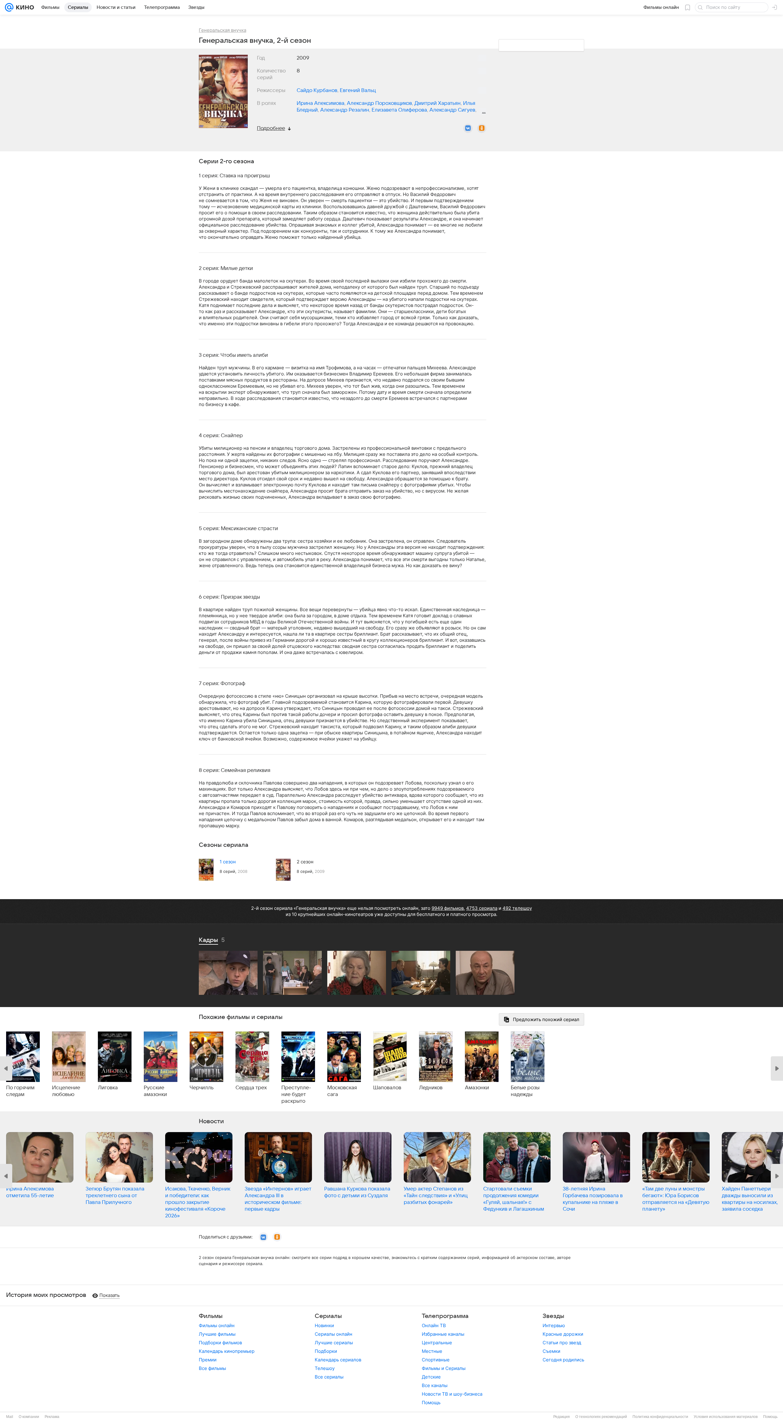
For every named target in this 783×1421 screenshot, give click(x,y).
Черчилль (201, 1088)
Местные (432, 1351)
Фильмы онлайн (217, 1325)
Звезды (553, 1316)
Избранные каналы (443, 1334)
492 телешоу (517, 908)
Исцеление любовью (66, 1091)
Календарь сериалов (338, 1360)
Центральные (437, 1342)
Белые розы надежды (525, 1091)
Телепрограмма (445, 1316)
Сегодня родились (563, 1360)
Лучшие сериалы (334, 1342)
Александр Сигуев (452, 110)
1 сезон (228, 862)
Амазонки (477, 1088)
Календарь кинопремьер (226, 1351)
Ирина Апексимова (320, 103)
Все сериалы (329, 1377)
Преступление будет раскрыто (296, 1094)
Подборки (326, 1351)
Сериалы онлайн (333, 1334)
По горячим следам (20, 1091)
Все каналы (434, 1385)
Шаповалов (387, 1088)
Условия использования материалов (726, 1417)
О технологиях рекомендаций (601, 1417)
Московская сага (342, 1091)
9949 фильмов (448, 908)
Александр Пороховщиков (379, 103)
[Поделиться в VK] (468, 128)
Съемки (551, 1351)
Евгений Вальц (358, 90)
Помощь (431, 1402)
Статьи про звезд (562, 1342)
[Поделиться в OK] (481, 128)
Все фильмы (212, 1368)
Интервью (554, 1325)
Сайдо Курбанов (317, 90)
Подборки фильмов (220, 1342)
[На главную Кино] (23, 7)
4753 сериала (481, 908)
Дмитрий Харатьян (437, 103)
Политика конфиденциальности (660, 1417)
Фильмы (211, 1316)
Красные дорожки (563, 1334)
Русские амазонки (155, 1091)
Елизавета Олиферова (399, 110)
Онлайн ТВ (434, 1325)
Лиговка (108, 1088)
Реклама (52, 1417)
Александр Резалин (344, 110)
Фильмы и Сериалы (444, 1368)
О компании (29, 1417)
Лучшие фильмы (217, 1334)
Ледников (431, 1088)
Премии (208, 1360)
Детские (431, 1377)
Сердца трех (251, 1088)
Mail (9, 1417)
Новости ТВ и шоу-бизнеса (452, 1394)
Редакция (561, 1417)
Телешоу (325, 1368)
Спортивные (436, 1360)
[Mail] (9, 7)
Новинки (324, 1325)
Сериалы (328, 1316)
